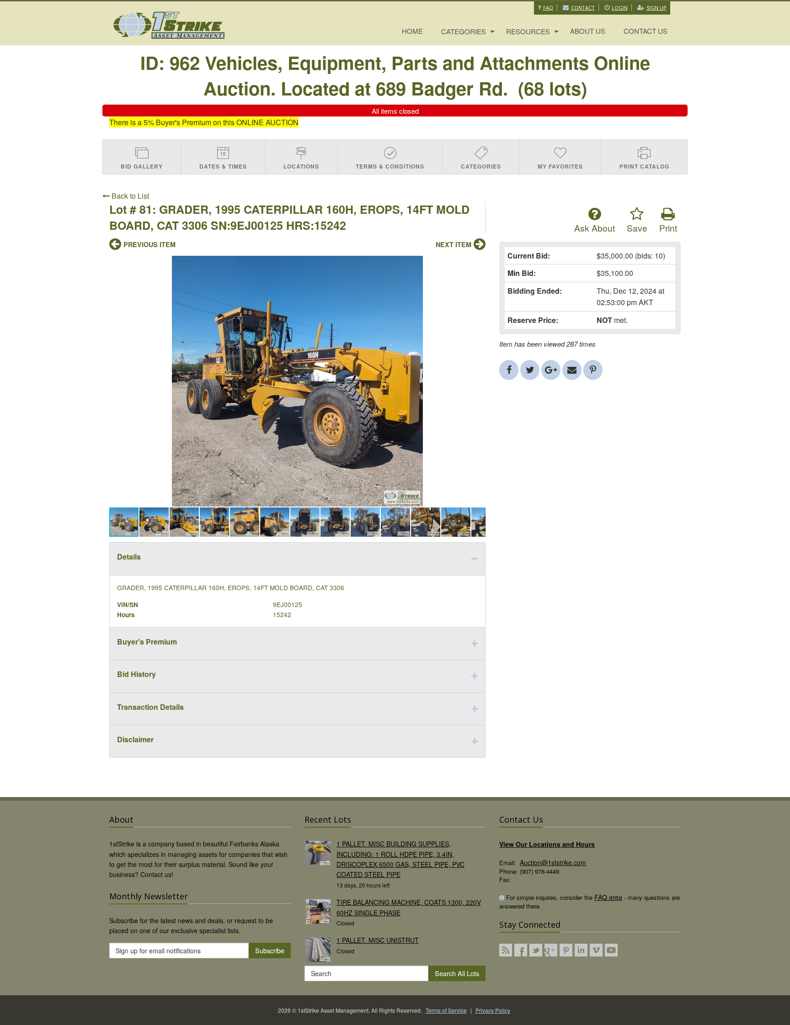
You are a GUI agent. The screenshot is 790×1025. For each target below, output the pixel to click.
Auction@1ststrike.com (553, 862)
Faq (548, 7)
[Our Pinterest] (566, 950)
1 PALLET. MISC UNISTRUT (377, 940)
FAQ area (608, 897)
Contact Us (645, 31)
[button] (477, 264)
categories (463, 31)
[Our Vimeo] (596, 950)
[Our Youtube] (611, 950)
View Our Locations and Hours (547, 844)
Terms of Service (446, 1010)
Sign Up (656, 7)
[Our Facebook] (520, 950)
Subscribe (269, 950)
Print (668, 228)
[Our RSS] (505, 950)
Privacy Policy (492, 1010)
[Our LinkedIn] (581, 950)
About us (587, 31)
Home (412, 31)
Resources (528, 31)
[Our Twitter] (535, 950)
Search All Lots (457, 973)
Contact (583, 7)
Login (620, 7)
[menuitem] (412, 31)
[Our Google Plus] (550, 950)
